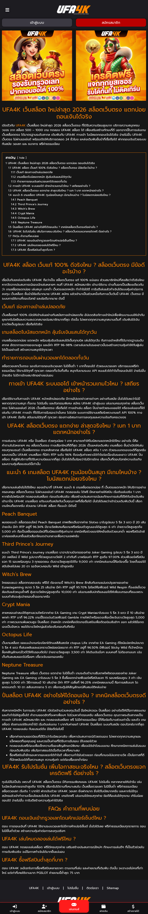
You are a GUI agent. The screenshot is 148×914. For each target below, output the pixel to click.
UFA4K (21, 125)
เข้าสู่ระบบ (53, 888)
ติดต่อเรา (93, 888)
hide (21, 158)
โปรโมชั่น (72, 888)
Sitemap (113, 888)
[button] (7, 10)
